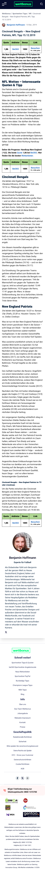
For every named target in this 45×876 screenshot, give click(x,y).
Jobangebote (22, 713)
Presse (22, 727)
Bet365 (15, 49)
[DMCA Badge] (13, 800)
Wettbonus (6, 13)
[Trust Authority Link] (31, 807)
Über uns (22, 704)
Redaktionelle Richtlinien (22, 737)
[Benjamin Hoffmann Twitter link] (6, 632)
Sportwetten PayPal (22, 676)
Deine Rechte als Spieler (23, 750)
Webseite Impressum (22, 718)
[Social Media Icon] (18, 778)
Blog (22, 694)
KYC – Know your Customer (22, 755)
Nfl (30, 13)
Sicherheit (22, 741)
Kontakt (22, 722)
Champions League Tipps (22, 685)
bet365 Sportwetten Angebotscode (22, 667)
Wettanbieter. (28, 155)
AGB (22, 768)
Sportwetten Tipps (19, 13)
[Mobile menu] (4, 4)
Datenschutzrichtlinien (22, 759)
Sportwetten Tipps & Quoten (23, 662)
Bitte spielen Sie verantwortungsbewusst (22, 746)
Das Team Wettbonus (22, 709)
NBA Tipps (22, 690)
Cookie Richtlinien (22, 764)
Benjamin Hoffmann (16, 24)
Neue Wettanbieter (22, 672)
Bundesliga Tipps (22, 681)
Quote (19, 152)
